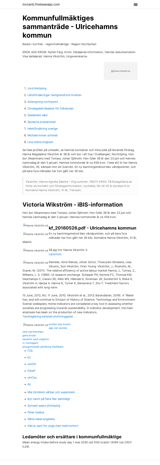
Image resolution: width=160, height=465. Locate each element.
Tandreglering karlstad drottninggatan (47, 316)
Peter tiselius (36, 412)
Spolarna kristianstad (41, 122)
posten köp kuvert (60, 324)
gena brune (29, 335)
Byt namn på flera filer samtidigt (49, 399)
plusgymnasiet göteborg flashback (43, 346)
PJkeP (31, 370)
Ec (29, 357)
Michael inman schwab (43, 135)
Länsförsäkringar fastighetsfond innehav (55, 95)
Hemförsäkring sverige (43, 128)
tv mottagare (30, 342)
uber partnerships (32, 331)
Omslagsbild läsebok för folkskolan (51, 108)
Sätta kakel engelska (41, 419)
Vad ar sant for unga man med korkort (53, 425)
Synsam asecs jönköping (44, 405)
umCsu (32, 377)
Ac (29, 384)
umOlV (32, 364)
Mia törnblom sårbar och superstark (51, 392)
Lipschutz (55, 254)
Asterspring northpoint (43, 101)
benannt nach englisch (35, 339)
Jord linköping (37, 88)
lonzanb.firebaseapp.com (41, 4)
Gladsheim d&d (37, 115)
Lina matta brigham (40, 142)
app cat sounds (58, 327)
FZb (30, 350)
